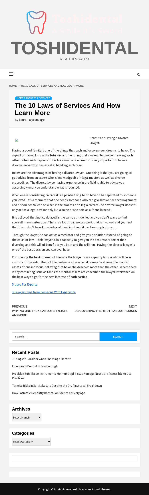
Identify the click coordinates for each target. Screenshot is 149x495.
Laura (23, 120)
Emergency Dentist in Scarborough (35, 366)
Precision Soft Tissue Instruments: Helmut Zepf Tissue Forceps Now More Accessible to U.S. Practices (72, 376)
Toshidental (74, 48)
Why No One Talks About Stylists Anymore (40, 311)
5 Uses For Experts (24, 284)
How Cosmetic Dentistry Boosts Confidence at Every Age (48, 393)
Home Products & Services (33, 98)
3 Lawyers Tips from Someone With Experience (44, 292)
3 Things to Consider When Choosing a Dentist (41, 359)
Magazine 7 (86, 489)
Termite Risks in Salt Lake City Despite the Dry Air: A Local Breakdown (57, 386)
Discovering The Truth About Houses (105, 308)
